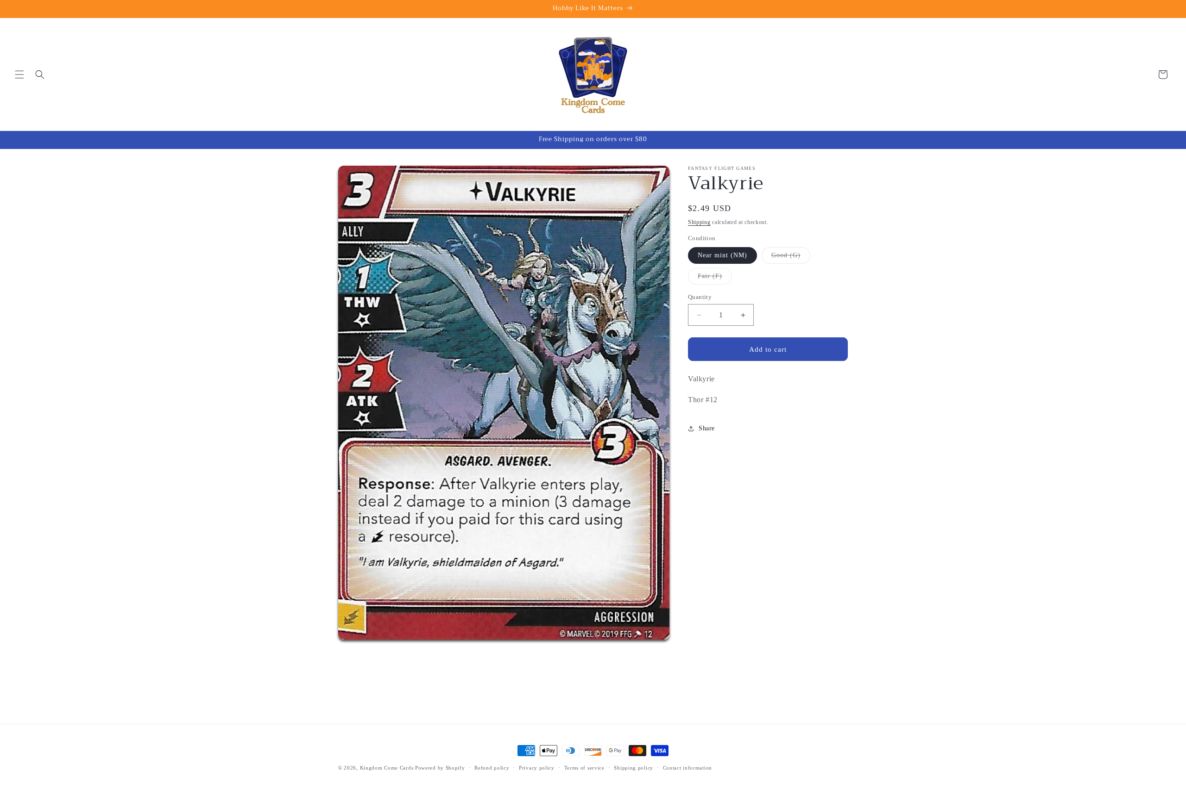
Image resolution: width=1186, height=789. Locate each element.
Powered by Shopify (440, 767)
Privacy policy (537, 767)
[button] (19, 74)
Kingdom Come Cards (387, 767)
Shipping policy (633, 767)
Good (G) (790, 257)
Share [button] (707, 428)
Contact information (687, 767)
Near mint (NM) (722, 255)
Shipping (699, 222)
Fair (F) (715, 278)
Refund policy (491, 767)
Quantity (700, 296)
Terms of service (584, 767)
